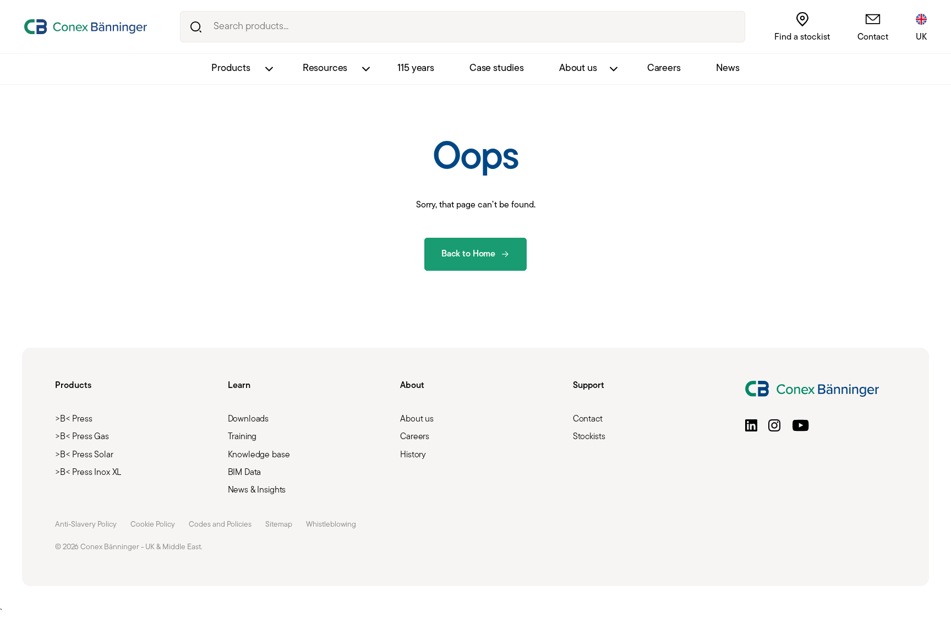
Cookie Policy (152, 525)
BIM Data (244, 472)
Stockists (589, 437)
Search (196, 27)
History (413, 455)
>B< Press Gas (82, 437)
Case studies (496, 69)
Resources (325, 69)
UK (921, 37)
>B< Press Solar (84, 455)
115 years (415, 69)
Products (230, 69)
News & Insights (257, 490)
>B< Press (73, 419)
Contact (872, 37)
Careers (664, 69)
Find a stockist (802, 37)
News (728, 69)
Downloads (248, 419)
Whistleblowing (331, 525)
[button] (751, 425)
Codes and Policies (220, 525)
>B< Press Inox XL (88, 472)
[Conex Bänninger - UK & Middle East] (85, 26)
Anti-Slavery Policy (86, 525)
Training (242, 437)
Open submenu (269, 69)
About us (578, 69)
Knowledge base (259, 455)
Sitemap (278, 525)
